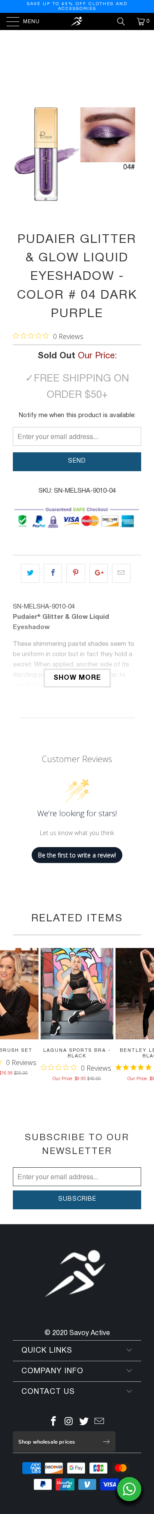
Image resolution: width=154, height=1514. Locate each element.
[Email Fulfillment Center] (99, 1423)
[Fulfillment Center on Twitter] (84, 1423)
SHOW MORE (77, 678)
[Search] (124, 21)
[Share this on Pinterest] (75, 573)
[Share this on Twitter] (30, 573)
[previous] (21, 153)
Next (94, 54)
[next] (133, 153)
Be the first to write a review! (77, 855)
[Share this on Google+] (98, 573)
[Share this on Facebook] (53, 573)
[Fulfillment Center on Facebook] (53, 1423)
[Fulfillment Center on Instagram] (68, 1423)
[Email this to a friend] (121, 573)
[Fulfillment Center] (77, 21)
